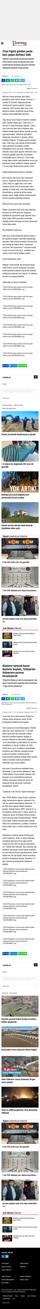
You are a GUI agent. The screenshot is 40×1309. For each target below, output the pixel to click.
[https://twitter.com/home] (7, 1256)
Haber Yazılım (6, 1302)
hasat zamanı (13, 993)
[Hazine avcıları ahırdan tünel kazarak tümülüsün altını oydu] (20, 512)
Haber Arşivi (24, 1280)
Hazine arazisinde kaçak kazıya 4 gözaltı (18, 434)
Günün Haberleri (25, 1276)
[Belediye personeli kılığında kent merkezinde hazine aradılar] (20, 482)
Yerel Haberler (6, 1270)
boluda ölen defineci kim (9, 408)
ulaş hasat (5, 993)
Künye (16, 1296)
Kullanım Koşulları (8, 1296)
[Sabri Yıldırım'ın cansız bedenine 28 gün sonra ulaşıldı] (20, 1066)
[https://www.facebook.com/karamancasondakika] (3, 1256)
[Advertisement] (20, 20)
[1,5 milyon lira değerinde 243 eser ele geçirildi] (20, 451)
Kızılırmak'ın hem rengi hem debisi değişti (19, 1049)
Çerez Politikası (31, 1296)
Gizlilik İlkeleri (6, 1299)
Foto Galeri (5, 1263)
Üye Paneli (5, 1283)
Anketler (23, 1267)
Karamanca (34, 88)
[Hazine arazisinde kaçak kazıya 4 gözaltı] (20, 421)
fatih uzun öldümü (7, 405)
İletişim (23, 1296)
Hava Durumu (6, 1276)
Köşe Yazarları (6, 1267)
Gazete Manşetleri (7, 1280)
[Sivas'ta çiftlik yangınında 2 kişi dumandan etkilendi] (20, 1097)
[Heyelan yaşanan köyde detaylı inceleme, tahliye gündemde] (20, 1006)
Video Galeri (24, 1263)
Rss (14, 1299)
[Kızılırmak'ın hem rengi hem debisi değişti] (20, 1037)
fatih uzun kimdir (18, 405)
